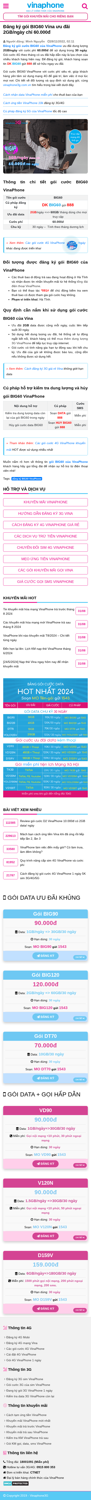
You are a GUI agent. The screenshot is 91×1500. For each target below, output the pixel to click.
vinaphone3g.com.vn (17, 85)
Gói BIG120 (45, 975)
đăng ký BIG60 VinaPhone (26, 478)
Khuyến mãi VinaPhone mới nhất (28, 1420)
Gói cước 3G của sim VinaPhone (28, 1384)
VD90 (45, 1110)
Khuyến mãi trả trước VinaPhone (28, 1426)
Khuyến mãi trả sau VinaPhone (27, 1432)
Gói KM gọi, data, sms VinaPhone (28, 1443)
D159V (45, 1255)
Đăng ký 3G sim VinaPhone (24, 1379)
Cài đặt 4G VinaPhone (21, 1354)
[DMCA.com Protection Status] (16, 1483)
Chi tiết (79, 957)
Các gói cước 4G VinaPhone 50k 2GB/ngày (55, 242)
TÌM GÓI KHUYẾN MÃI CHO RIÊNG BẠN (45, 16)
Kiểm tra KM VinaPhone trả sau (27, 1438)
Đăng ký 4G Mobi (18, 1337)
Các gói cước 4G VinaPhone (25, 1348)
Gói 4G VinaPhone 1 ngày (23, 1360)
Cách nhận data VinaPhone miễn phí (27, 94)
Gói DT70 (45, 1036)
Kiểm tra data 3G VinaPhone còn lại (30, 1396)
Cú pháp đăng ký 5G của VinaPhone (27, 111)
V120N (45, 1183)
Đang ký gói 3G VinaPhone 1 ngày (29, 1390)
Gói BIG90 (45, 914)
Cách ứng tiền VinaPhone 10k (23, 103)
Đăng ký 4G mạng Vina (21, 1343)
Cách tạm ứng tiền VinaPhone (26, 1415)
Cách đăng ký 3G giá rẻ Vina (43, 368)
